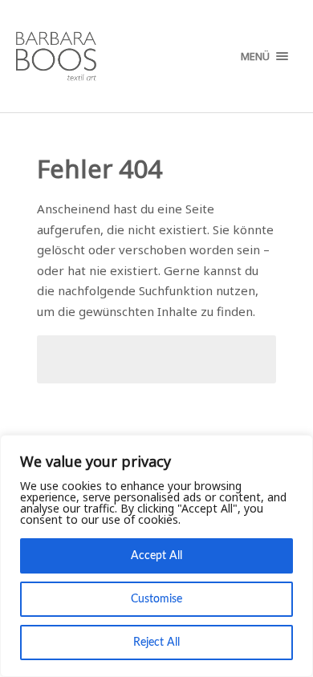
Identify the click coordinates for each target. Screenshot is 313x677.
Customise (156, 599)
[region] (156, 556)
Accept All (156, 555)
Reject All (156, 642)
